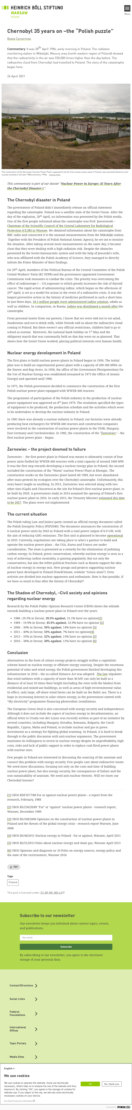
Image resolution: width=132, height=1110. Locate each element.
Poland (13, 882)
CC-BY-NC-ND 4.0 (51, 892)
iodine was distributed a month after (92, 306)
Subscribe (66, 946)
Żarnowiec (108, 433)
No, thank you (111, 1084)
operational (115, 535)
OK (90, 1084)
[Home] (32, 10)
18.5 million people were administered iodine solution (70, 302)
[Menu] (127, 8)
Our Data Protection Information (18, 1101)
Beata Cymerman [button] (19, 39)
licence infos (54, 175)
